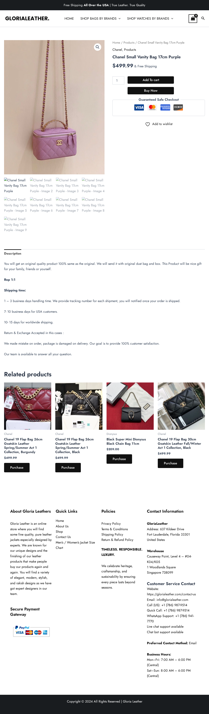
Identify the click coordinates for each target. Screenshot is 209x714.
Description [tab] (12, 253)
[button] (119, 18)
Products (129, 42)
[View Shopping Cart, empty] (193, 18)
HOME (69, 18)
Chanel (117, 49)
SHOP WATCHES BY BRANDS (148, 18)
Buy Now (150, 90)
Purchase (16, 467)
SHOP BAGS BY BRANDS (98, 18)
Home (116, 42)
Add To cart (151, 80)
